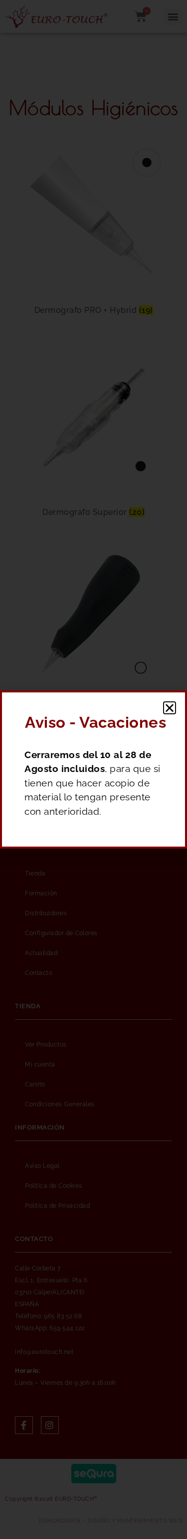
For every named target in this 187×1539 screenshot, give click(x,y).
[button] (170, 707)
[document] (93, 769)
